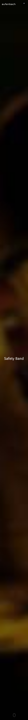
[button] (24, 3)
